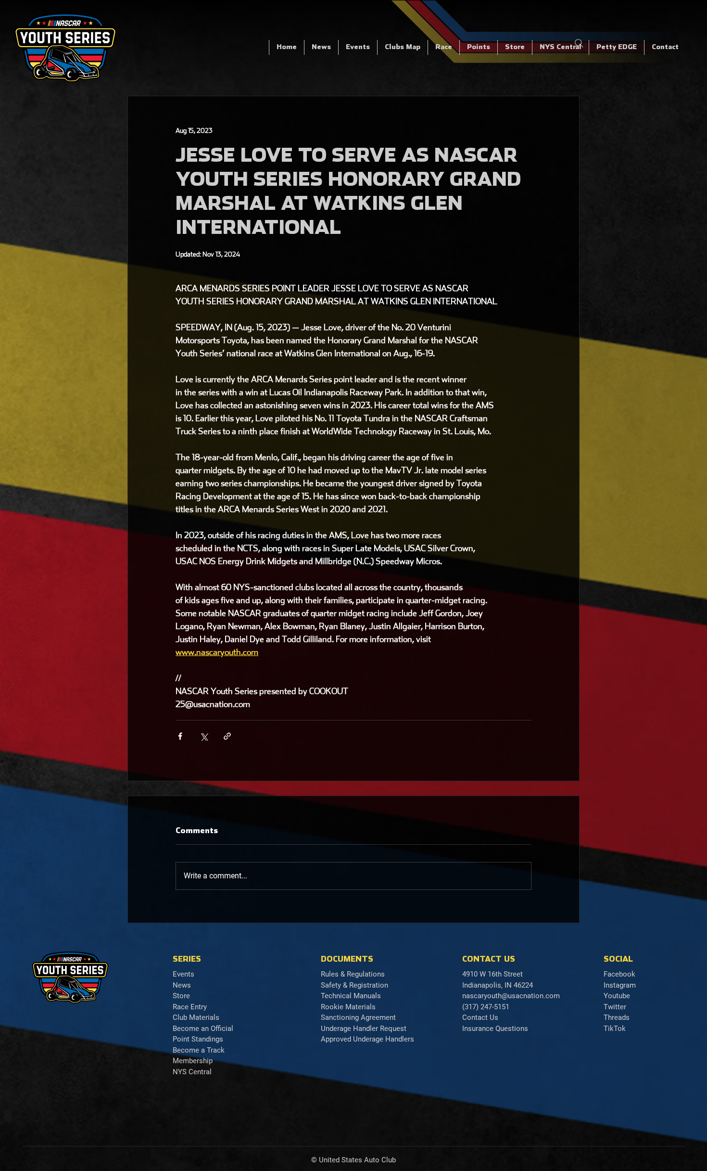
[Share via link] (227, 736)
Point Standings (198, 1039)
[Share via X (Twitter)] (203, 736)
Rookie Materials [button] (348, 1007)
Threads (617, 1017)
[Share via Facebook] (180, 736)
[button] (443, 47)
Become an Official (203, 1028)
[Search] (579, 43)
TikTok (615, 1028)
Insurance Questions (495, 1028)
